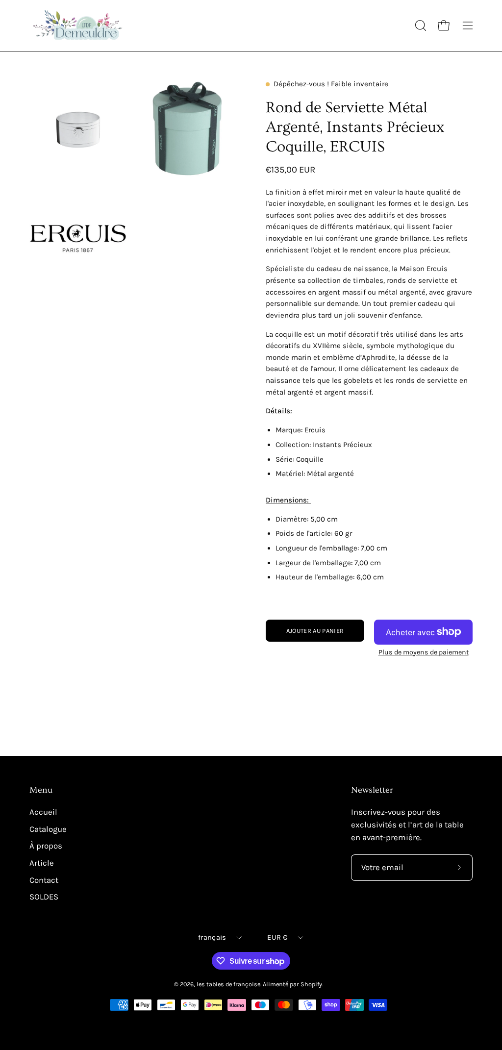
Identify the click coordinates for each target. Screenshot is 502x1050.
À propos (45, 845)
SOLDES (43, 896)
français (212, 937)
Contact (43, 879)
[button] (420, 25)
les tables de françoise (228, 984)
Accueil (43, 812)
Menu (40, 790)
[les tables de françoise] (78, 25)
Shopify (311, 984)
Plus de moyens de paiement (423, 652)
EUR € (277, 937)
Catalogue (48, 829)
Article (41, 863)
